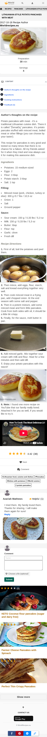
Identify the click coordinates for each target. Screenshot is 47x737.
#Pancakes (39, 477)
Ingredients (9, 95)
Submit (9, 579)
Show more (23, 697)
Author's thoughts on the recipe (17, 90)
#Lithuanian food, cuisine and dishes (17, 477)
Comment (25, 469)
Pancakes (18, 9)
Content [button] (9, 81)
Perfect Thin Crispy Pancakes (18, 686)
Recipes (8, 9)
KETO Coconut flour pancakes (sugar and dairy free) (23, 615)
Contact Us (23, 713)
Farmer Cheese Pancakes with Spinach (19, 652)
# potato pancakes (23, 485)
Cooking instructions (13, 100)
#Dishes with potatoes (16, 481)
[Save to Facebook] (12, 733)
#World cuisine (33, 481)
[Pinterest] (23, 707)
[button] (43, 3)
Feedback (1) (9, 105)
